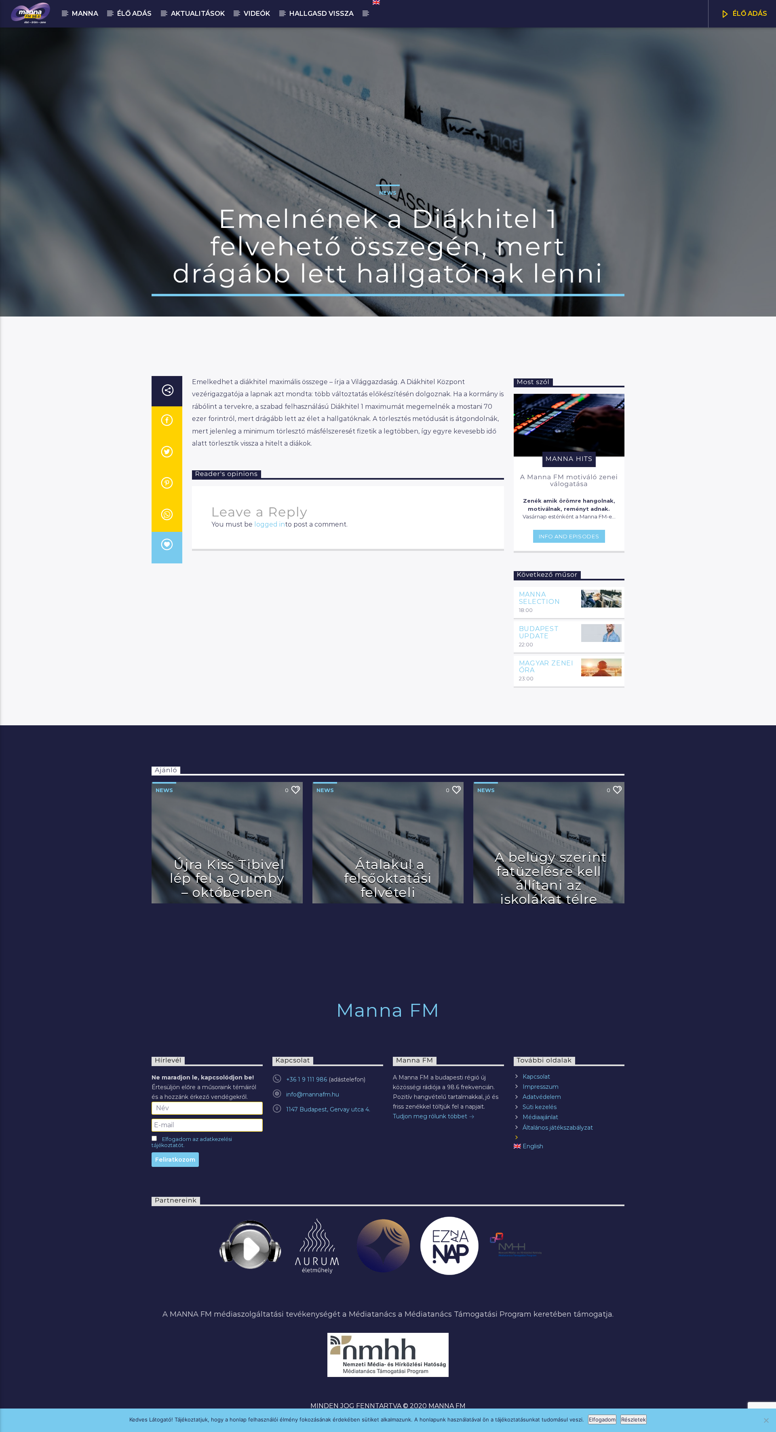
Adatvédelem (542, 1097)
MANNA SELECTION (539, 598)
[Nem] (766, 1420)
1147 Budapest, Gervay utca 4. (328, 1109)
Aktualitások (198, 13)
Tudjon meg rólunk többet (431, 1116)
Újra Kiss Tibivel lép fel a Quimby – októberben (227, 878)
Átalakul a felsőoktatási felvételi (388, 878)
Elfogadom (602, 1419)
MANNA (85, 13)
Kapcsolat (536, 1076)
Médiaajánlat (540, 1117)
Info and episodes (569, 536)
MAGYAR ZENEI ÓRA (546, 666)
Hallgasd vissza (321, 13)
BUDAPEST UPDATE (539, 632)
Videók (257, 13)
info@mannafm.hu (312, 1094)
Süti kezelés (540, 1107)
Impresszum (541, 1086)
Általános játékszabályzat (558, 1127)
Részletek (633, 1419)
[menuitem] (376, 2)
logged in (269, 524)
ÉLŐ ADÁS (749, 13)
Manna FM (388, 1010)
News (387, 192)
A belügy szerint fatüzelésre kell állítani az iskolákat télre (551, 878)
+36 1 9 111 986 (306, 1079)
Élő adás (134, 13)
